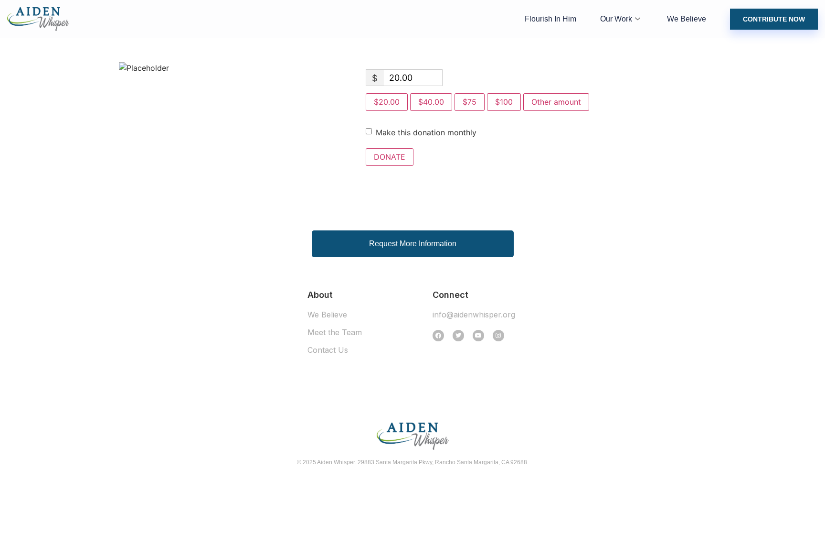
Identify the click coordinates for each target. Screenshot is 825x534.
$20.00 (387, 102)
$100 (504, 102)
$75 (469, 102)
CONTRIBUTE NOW (774, 19)
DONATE (389, 157)
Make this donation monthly (426, 132)
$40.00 (431, 102)
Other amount (556, 102)
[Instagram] (498, 335)
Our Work (616, 19)
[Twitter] (458, 335)
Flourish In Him (550, 19)
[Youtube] (478, 335)
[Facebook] (438, 335)
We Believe (686, 19)
